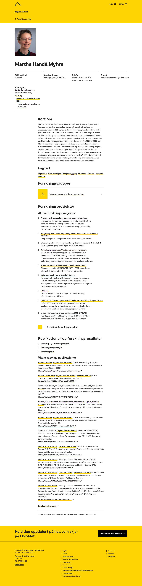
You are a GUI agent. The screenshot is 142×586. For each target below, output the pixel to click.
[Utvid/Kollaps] (40, 327)
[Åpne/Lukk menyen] (126, 4)
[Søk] (115, 4)
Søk (111, 4)
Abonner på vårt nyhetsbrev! (112, 533)
